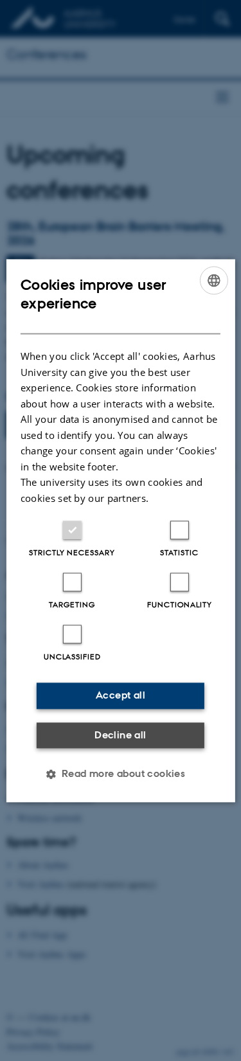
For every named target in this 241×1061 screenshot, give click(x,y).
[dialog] (120, 530)
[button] (121, 773)
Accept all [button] (120, 695)
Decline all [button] (120, 735)
